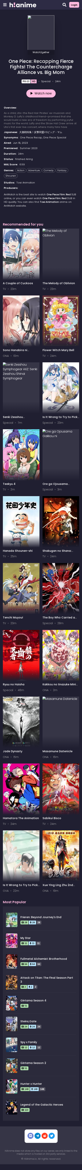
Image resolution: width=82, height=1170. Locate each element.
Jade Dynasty (12, 751)
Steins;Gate (28, 1021)
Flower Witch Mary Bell (58, 350)
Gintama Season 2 (33, 1063)
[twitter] (52, 1136)
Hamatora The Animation (21, 818)
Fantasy (62, 170)
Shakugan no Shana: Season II (57, 552)
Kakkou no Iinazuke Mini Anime (59, 686)
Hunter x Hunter (31, 1084)
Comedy (49, 170)
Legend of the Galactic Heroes (41, 1105)
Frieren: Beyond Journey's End (40, 917)
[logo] (23, 5)
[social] (30, 1136)
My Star (25, 938)
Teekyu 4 (9, 484)
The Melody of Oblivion (59, 283)
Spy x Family (28, 1042)
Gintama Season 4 (33, 1000)
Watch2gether (41, 52)
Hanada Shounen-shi (18, 551)
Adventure (34, 170)
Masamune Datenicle (57, 751)
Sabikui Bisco (52, 818)
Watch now (43, 93)
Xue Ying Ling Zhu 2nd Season (58, 887)
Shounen (11, 175)
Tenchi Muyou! (13, 617)
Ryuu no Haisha (13, 684)
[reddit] (45, 1136)
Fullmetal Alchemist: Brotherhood (43, 959)
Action (20, 170)
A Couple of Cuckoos (18, 283)
